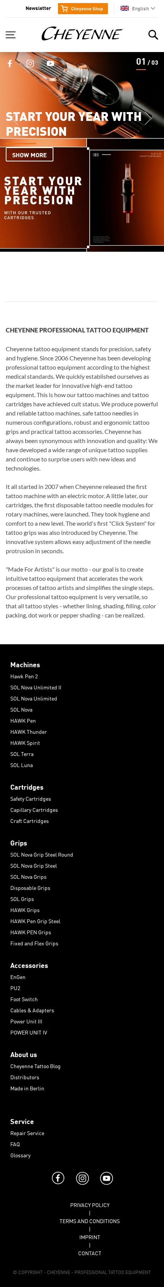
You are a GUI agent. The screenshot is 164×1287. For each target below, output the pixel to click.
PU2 (15, 986)
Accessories (29, 963)
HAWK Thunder (28, 730)
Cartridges (26, 785)
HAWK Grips (25, 908)
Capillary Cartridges (34, 808)
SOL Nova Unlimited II (35, 686)
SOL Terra (22, 752)
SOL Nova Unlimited (33, 697)
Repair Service (27, 1131)
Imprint (89, 1235)
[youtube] (106, 1170)
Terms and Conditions (89, 1219)
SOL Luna (21, 763)
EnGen (18, 975)
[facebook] (58, 1170)
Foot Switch (24, 997)
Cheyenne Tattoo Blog (35, 1064)
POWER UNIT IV (28, 1031)
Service (22, 1120)
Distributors (24, 1076)
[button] (138, 8)
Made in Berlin (27, 1087)
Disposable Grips (30, 886)
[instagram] (82, 1170)
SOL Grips (22, 897)
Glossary (20, 1154)
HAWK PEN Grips (30, 931)
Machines (25, 663)
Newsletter (38, 7)
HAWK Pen (23, 719)
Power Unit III (26, 1020)
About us (23, 1053)
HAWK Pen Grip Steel (35, 919)
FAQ (15, 1142)
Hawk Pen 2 (24, 675)
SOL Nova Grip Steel (33, 864)
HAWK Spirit (25, 741)
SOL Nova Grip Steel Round (41, 853)
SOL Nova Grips (28, 875)
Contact (89, 1252)
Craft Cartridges (29, 819)
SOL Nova (21, 708)
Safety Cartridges (30, 797)
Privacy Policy (89, 1203)
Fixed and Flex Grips (34, 942)
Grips (18, 841)
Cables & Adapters (32, 1009)
